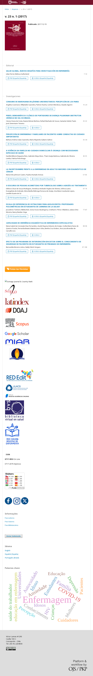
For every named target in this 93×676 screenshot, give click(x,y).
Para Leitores (9, 518)
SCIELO (36, 128)
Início (7, 9)
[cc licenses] (11, 650)
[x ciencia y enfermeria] (24, 504)
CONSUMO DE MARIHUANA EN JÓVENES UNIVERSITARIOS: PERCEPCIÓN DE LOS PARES (42, 102)
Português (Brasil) (12, 558)
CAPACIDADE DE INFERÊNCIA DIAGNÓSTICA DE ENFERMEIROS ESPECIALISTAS (39, 223)
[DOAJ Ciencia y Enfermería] (16, 313)
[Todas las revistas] (17, 271)
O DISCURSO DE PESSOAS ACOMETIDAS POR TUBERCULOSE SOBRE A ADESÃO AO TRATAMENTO (46, 185)
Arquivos (15, 9)
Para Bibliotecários (11, 525)
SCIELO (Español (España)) (43, 78)
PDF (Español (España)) (17, 78)
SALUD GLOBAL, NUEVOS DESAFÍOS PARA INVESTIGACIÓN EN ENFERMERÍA (38, 71)
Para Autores (9, 521)
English (7, 550)
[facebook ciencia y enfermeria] (8, 504)
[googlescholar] (17, 335)
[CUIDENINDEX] (17, 359)
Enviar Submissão (14, 536)
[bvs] (14, 420)
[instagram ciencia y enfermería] (17, 504)
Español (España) (11, 554)
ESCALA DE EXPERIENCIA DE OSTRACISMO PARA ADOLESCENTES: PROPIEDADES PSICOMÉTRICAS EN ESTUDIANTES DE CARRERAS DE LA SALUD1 (40, 205)
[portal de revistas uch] (17, 397)
